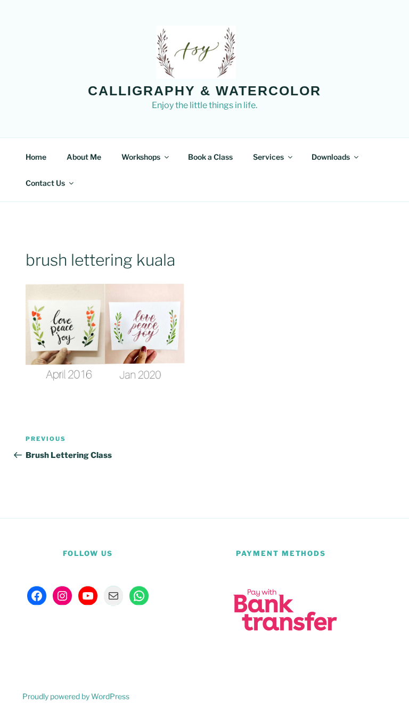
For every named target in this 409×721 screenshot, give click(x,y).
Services (268, 156)
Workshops (140, 156)
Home (36, 156)
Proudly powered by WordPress (75, 696)
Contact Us (45, 182)
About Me (84, 156)
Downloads (331, 156)
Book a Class (210, 156)
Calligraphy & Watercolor (204, 90)
